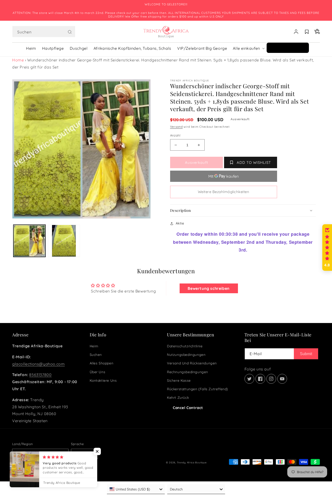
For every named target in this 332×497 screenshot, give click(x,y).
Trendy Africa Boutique (192, 462)
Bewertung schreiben (208, 288)
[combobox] (43, 31)
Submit (306, 354)
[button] (43, 31)
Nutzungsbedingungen (186, 354)
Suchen (96, 354)
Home (18, 60)
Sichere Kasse (179, 380)
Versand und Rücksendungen (192, 363)
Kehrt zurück (178, 397)
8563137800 (40, 374)
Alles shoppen (102, 363)
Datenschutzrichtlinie (185, 346)
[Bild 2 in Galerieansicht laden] (64, 241)
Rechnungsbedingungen (187, 372)
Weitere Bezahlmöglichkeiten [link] (223, 191)
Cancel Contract (188, 407)
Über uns (97, 372)
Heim (94, 346)
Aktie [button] (180, 223)
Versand (176, 126)
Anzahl (175, 135)
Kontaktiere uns (103, 380)
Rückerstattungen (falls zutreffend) (197, 389)
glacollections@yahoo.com (38, 363)
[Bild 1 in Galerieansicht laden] (29, 241)
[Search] (69, 32)
